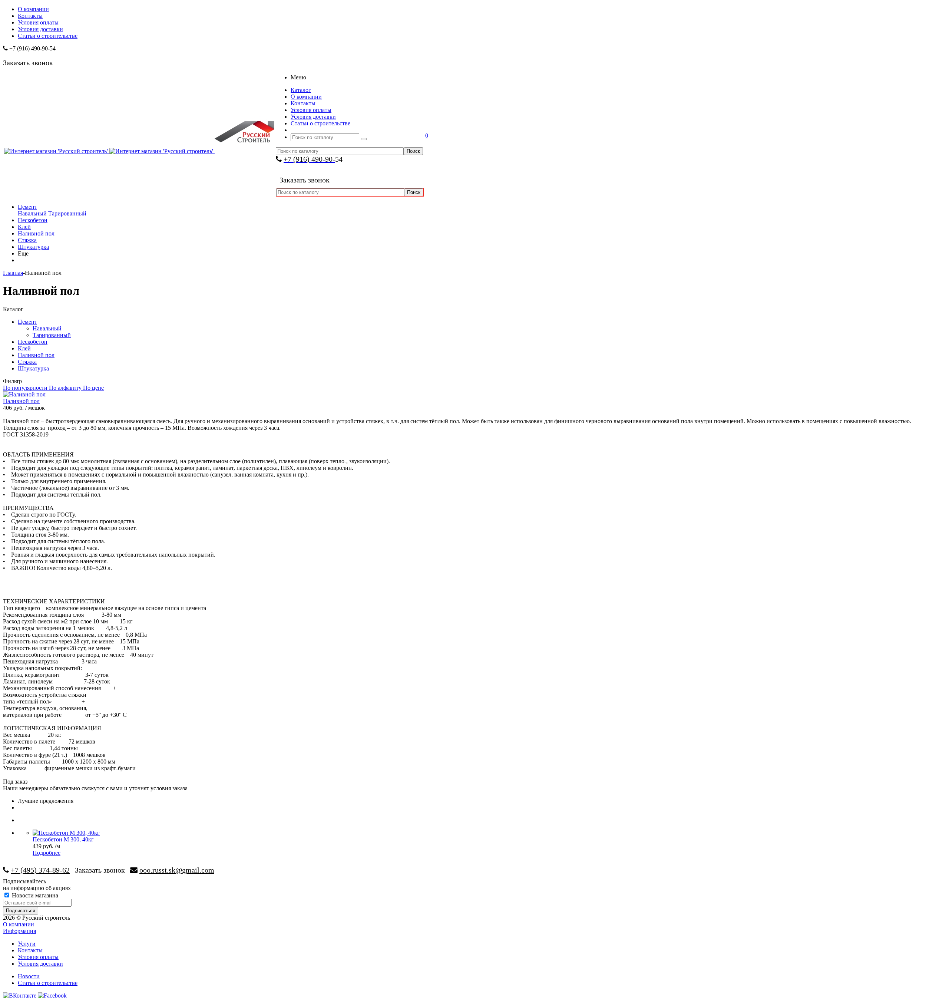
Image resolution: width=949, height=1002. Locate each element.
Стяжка (27, 240)
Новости (29, 976)
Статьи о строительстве (47, 983)
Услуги (27, 943)
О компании (18, 924)
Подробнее (46, 853)
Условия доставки (40, 963)
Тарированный (67, 213)
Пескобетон (32, 220)
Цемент (27, 207)
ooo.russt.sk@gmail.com (176, 870)
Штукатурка (33, 247)
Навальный (32, 213)
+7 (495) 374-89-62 (40, 870)
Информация (19, 931)
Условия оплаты (38, 957)
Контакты (30, 950)
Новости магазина (34, 895)
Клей (24, 227)
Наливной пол (36, 233)
